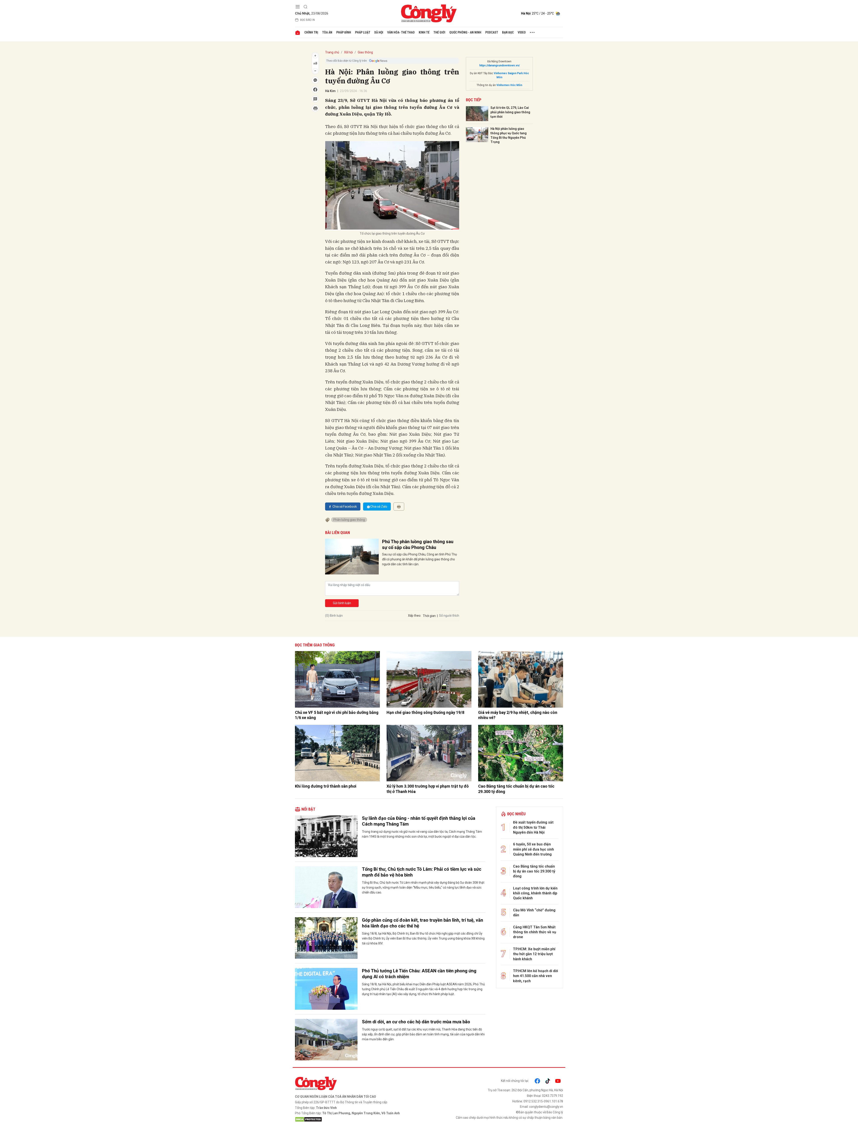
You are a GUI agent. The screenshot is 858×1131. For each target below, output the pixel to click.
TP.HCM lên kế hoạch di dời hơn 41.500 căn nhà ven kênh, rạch (535, 976)
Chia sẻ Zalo (378, 506)
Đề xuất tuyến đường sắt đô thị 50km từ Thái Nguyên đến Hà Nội (533, 827)
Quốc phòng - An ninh (465, 32)
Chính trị (311, 32)
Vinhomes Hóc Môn (509, 85)
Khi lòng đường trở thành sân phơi (325, 786)
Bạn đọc (508, 32)
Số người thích (449, 615)
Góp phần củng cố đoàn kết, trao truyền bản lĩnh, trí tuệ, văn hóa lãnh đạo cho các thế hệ (422, 923)
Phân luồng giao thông (349, 519)
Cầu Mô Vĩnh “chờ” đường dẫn (534, 912)
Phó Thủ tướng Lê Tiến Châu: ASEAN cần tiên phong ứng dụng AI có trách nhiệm (419, 973)
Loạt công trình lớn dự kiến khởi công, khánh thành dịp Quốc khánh (535, 893)
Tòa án (327, 32)
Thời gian (429, 616)
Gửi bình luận (342, 603)
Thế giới (439, 32)
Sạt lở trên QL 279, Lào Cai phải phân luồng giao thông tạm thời (510, 112)
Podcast (491, 32)
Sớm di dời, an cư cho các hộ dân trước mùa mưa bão (416, 1021)
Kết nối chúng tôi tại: (515, 1081)
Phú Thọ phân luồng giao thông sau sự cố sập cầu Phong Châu (417, 544)
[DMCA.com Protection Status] (361, 1119)
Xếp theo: (414, 615)
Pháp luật (362, 32)
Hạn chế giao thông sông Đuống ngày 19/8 (425, 712)
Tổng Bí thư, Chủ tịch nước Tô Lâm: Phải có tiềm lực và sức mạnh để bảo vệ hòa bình (421, 872)
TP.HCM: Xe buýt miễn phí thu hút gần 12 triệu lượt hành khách (534, 954)
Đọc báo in (307, 19)
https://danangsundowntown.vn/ (499, 65)
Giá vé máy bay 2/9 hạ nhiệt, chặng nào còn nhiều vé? (517, 715)
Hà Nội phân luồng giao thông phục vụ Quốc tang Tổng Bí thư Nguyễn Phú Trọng (508, 135)
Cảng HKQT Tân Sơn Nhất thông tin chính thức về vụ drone (534, 932)
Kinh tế (424, 32)
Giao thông (365, 52)
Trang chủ (332, 52)
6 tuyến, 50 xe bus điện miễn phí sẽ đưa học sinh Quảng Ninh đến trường (533, 849)
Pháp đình (343, 32)
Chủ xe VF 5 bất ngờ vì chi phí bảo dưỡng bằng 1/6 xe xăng (337, 715)
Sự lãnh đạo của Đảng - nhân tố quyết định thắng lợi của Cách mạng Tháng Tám (418, 821)
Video (522, 32)
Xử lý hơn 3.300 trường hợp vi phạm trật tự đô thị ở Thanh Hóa (428, 789)
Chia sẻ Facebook (344, 506)
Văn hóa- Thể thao (401, 32)
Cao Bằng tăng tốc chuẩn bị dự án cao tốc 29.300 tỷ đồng (516, 789)
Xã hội (378, 32)
